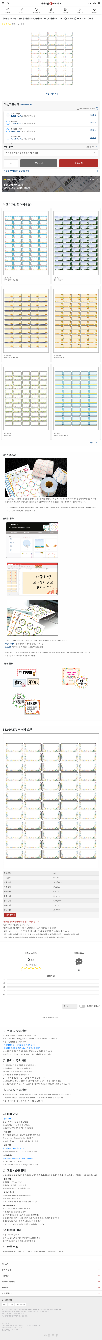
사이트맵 (5, 1287)
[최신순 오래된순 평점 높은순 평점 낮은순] (69, 1006)
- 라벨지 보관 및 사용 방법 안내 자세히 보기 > (19, 1045)
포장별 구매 (90, 147)
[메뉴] (3, 3)
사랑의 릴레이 (7, 1293)
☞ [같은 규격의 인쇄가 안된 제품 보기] (16, 171)
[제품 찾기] (7, 3)
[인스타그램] (49, 1335)
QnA (11, 1304)
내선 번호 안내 (21, 1304)
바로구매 (79, 163)
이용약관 (5, 1276)
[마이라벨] (89, 3)
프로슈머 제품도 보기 (87, 108)
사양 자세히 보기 (52, 94)
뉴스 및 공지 (6, 1270)
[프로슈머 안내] (97, 108)
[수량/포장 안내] (97, 147)
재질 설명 (93, 115)
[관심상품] (11, 163)
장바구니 (39, 163)
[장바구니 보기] (99, 3)
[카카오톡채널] (57, 1335)
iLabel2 (8, 647)
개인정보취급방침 (8, 1281)
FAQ (4, 1304)
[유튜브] (45, 1335)
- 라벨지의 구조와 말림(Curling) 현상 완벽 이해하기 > (22, 1048)
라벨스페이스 (9, 644)
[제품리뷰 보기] (6, 24)
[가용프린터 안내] (26, 104)
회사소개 (5, 1264)
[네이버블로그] (53, 1335)
